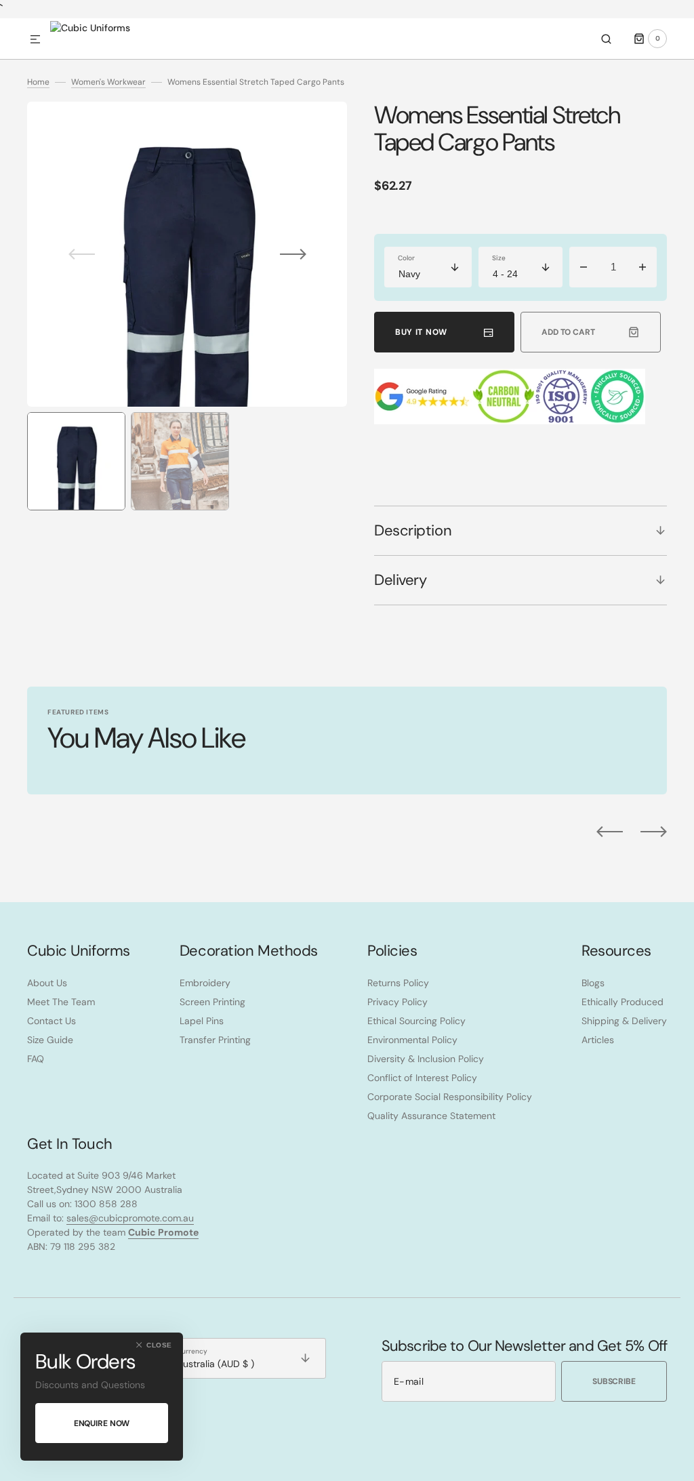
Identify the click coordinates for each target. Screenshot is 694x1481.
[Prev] (609, 831)
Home (38, 82)
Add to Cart (568, 332)
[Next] (653, 831)
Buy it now (421, 332)
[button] (35, 40)
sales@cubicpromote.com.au (130, 1218)
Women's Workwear (108, 82)
